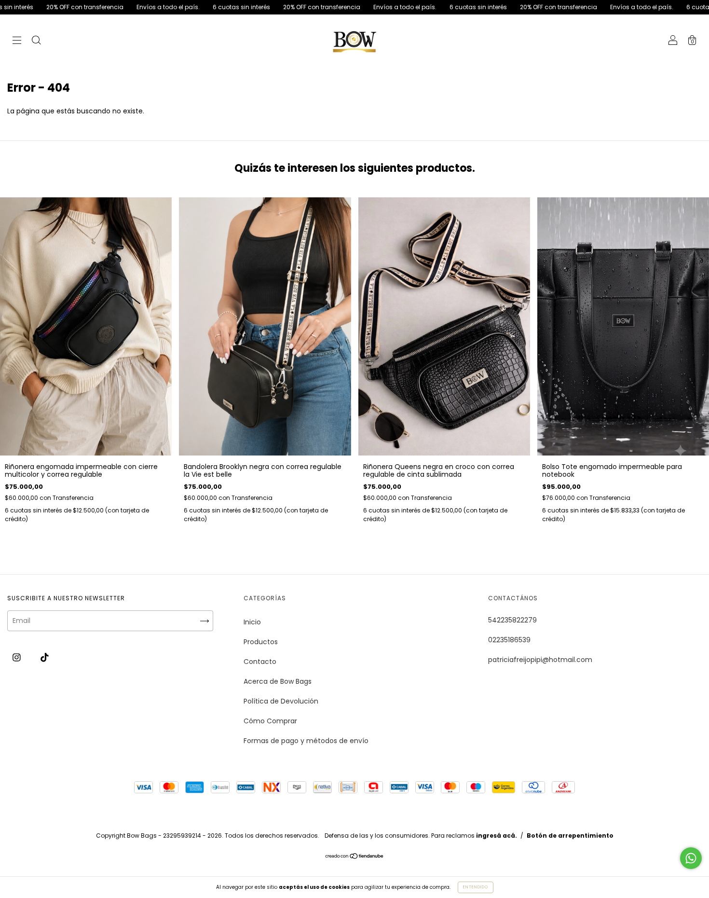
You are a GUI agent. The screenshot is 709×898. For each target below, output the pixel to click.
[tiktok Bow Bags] (44, 657)
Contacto (260, 661)
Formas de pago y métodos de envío (306, 741)
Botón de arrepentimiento (570, 835)
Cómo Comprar (270, 721)
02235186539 (509, 640)
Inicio (252, 622)
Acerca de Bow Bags (278, 681)
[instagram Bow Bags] (17, 657)
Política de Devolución (281, 701)
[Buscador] (36, 41)
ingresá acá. (496, 835)
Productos (261, 642)
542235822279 (512, 620)
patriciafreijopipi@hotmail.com (540, 659)
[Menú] (17, 41)
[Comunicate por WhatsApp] (691, 858)
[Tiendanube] (355, 856)
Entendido (475, 887)
